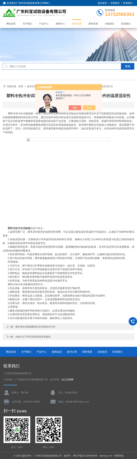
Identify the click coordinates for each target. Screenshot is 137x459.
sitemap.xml (105, 455)
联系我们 (128, 3)
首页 (20, 86)
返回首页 (102, 3)
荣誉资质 (93, 23)
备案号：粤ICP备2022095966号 (80, 455)
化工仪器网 (67, 379)
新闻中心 (60, 23)
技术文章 (76, 23)
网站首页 (11, 23)
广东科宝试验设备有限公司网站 (32, 3)
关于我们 (27, 23)
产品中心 (43, 23)
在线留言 (115, 3)
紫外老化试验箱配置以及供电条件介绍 (35, 326)
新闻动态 (57, 351)
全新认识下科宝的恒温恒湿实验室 (32, 336)
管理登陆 (118, 455)
